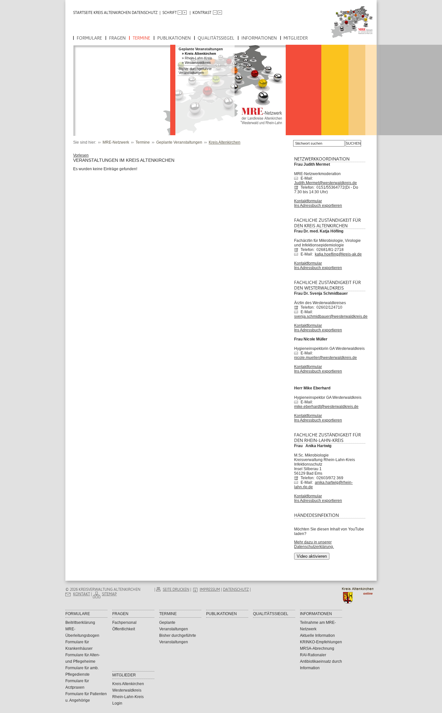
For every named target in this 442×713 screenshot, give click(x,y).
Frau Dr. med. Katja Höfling (318, 231)
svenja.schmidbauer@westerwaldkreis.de (331, 316)
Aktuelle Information (317, 635)
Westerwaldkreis (198, 63)
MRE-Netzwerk (116, 142)
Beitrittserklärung (80, 622)
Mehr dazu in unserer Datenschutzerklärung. (314, 544)
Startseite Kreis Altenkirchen (102, 12)
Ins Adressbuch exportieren (318, 205)
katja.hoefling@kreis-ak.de (338, 254)
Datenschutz (145, 12)
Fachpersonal (124, 622)
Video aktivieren (312, 556)
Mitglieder (295, 38)
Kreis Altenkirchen (200, 53)
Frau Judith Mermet (312, 164)
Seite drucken (176, 589)
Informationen (259, 38)
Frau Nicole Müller (310, 339)
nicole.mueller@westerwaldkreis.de (325, 357)
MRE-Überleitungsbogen (82, 632)
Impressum (210, 589)
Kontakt (81, 594)
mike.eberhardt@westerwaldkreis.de (326, 406)
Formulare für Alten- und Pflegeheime (82, 658)
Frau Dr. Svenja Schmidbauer (321, 293)
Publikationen (174, 38)
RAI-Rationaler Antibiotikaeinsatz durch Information (321, 661)
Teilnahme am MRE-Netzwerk (318, 625)
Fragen (117, 38)
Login (117, 703)
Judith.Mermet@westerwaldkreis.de (325, 183)
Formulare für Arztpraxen (77, 684)
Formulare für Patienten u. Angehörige (86, 697)
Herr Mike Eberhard (312, 388)
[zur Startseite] (346, 26)
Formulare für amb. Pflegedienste (82, 671)
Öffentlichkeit (123, 629)
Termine (141, 38)
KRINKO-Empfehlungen (321, 642)
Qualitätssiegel (216, 38)
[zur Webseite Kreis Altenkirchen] (359, 602)
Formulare (89, 38)
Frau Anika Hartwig (312, 446)
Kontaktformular (308, 201)
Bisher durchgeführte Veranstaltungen (195, 71)
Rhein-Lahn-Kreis (198, 58)
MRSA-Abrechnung (317, 648)
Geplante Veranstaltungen (201, 49)
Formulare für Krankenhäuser (79, 645)
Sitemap (109, 594)
